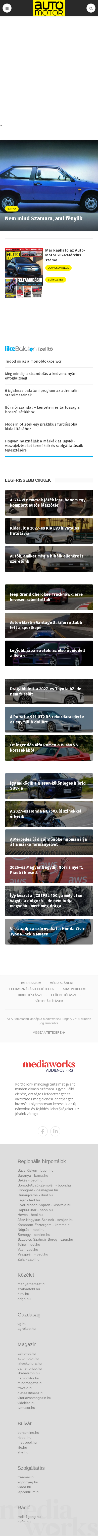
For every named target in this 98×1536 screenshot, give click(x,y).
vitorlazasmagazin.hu (34, 1398)
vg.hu (22, 1324)
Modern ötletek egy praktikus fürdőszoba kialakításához (41, 426)
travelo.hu (25, 1388)
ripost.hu (24, 1438)
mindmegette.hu (30, 1383)
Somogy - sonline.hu (34, 1235)
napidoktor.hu (28, 1378)
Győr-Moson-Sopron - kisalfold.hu (44, 1205)
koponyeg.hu (28, 1482)
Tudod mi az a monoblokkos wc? (33, 361)
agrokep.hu (27, 1328)
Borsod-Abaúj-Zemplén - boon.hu (44, 1185)
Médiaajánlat (62, 983)
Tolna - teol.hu (29, 1244)
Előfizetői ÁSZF (64, 995)
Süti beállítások (49, 1001)
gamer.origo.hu (30, 1368)
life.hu (22, 1447)
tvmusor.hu (26, 1408)
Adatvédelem (74, 989)
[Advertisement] (49, 71)
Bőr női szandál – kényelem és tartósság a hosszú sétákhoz (42, 409)
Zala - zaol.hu (28, 1259)
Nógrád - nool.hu (31, 1230)
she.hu (23, 1452)
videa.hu (24, 1487)
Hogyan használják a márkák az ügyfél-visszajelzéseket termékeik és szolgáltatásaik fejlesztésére (44, 445)
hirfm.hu (24, 1522)
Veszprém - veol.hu (33, 1254)
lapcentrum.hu (29, 1492)
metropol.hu (27, 1442)
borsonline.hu (28, 1432)
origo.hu (24, 1299)
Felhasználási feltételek (31, 989)
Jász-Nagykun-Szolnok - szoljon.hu (45, 1220)
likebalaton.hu (29, 1373)
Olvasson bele (58, 267)
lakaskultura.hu (30, 1363)
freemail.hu (26, 1477)
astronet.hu (27, 1353)
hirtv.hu (23, 1294)
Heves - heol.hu (30, 1215)
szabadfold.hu (29, 1289)
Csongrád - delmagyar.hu (38, 1190)
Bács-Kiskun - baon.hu (36, 1170)
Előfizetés (56, 279)
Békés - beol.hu (30, 1180)
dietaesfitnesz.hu (31, 1393)
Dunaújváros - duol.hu (35, 1195)
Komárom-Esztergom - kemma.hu (45, 1225)
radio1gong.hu (29, 1517)
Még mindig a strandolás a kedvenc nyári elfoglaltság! (40, 375)
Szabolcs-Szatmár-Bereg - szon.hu (45, 1239)
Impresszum (31, 983)
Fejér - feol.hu (29, 1200)
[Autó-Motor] (49, 8)
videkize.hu (26, 1403)
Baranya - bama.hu (33, 1175)
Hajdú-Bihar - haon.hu (35, 1210)
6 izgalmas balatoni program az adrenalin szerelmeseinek (42, 392)
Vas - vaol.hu (28, 1249)
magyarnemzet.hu (32, 1284)
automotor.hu (28, 1358)
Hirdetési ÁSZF (30, 995)
